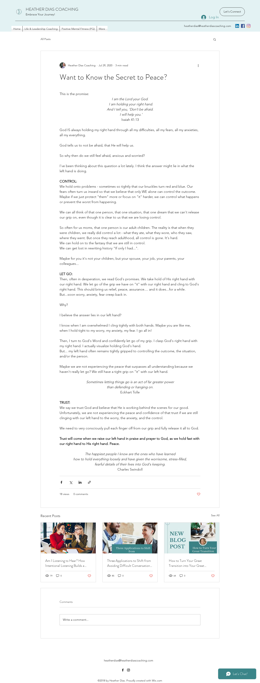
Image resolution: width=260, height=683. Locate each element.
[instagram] (248, 26)
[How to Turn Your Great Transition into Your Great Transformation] (191, 538)
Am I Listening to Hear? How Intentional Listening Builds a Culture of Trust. (65, 563)
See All (215, 515)
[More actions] (198, 65)
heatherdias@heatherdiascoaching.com (207, 26)
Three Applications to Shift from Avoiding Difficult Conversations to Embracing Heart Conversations (129, 563)
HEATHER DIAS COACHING (52, 9)
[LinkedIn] (237, 26)
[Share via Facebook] (61, 482)
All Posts (46, 39)
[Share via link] (89, 482)
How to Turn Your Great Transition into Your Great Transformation (186, 563)
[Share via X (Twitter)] (71, 482)
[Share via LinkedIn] (80, 482)
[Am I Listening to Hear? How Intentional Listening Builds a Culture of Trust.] (68, 538)
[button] (214, 39)
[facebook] (243, 26)
